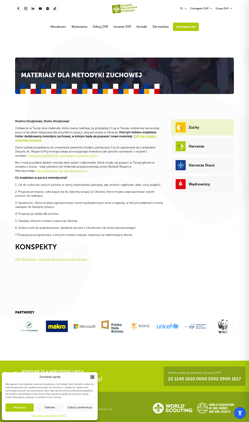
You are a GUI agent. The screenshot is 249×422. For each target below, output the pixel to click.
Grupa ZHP (222, 8)
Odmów (50, 407)
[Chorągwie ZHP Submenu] (211, 8)
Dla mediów (161, 26)
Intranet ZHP (122, 26)
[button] (92, 377)
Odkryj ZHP (100, 26)
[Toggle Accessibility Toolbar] (240, 413)
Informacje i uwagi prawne (44, 415)
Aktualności (58, 26)
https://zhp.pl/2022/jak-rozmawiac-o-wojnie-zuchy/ (63, 155)
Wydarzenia (79, 26)
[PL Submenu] (185, 8)
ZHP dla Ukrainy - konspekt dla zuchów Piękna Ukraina (51, 259)
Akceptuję (19, 407)
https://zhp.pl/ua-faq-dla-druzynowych (61, 170)
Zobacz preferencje (80, 407)
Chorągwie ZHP (199, 8)
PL (181, 8)
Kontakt (142, 26)
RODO (63, 415)
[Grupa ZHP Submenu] (231, 8)
